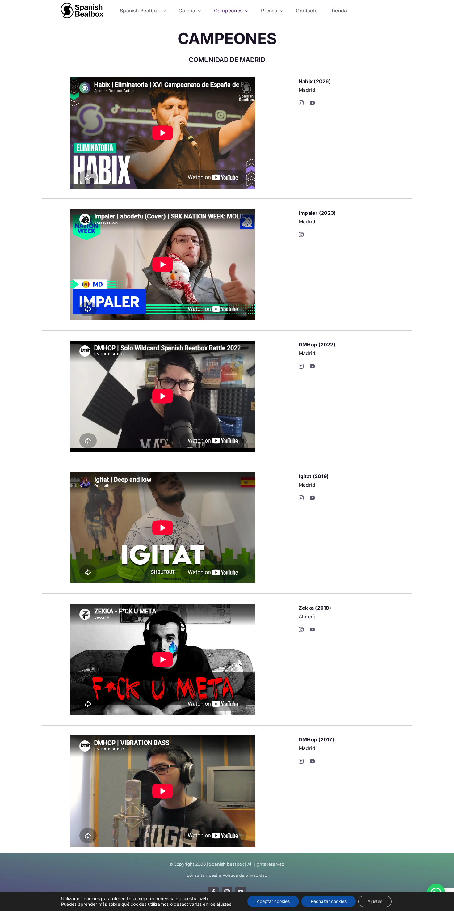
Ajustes (375, 901)
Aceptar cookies (273, 901)
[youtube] (312, 102)
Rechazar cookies (329, 901)
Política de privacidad (244, 875)
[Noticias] (82, 10)
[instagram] (301, 102)
